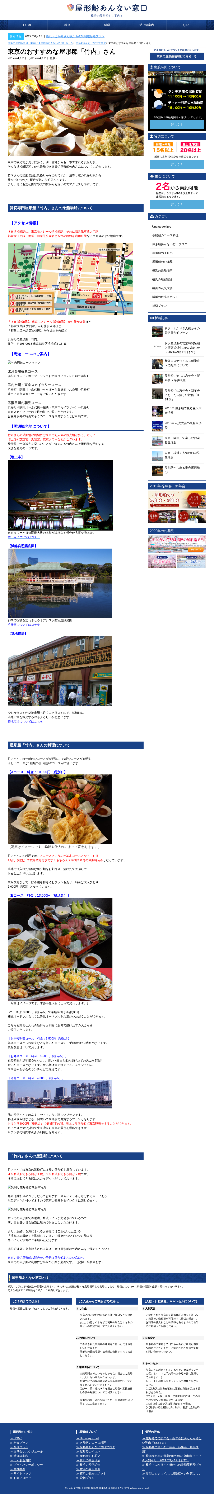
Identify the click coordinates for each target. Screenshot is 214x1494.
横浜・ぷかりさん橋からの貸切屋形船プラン (75, 36)
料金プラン (21, 1442)
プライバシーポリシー (28, 1464)
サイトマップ (22, 1473)
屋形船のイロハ (162, 253)
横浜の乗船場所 (162, 270)
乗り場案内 (146, 25)
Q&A (186, 25)
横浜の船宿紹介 (162, 279)
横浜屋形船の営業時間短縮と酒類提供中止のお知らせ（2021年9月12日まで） (171, 1458)
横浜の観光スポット (165, 297)
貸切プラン (159, 305)
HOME (27, 25)
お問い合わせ (22, 1478)
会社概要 (19, 1469)
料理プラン (21, 1447)
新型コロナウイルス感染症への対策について (171, 1476)
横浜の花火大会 (162, 288)
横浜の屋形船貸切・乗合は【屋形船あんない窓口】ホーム (40, 43)
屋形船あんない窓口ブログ (91, 43)
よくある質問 (22, 1460)
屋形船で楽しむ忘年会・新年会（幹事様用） (170, 1449)
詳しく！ (177, 124)
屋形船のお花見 (162, 261)
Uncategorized (161, 226)
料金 (67, 25)
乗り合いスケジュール (28, 1451)
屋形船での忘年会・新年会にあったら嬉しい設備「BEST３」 (171, 1440)
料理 (107, 25)
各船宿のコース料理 (165, 235)
